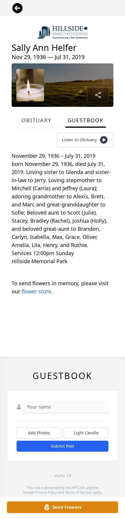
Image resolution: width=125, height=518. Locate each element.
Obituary (36, 120)
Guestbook (85, 120)
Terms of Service (78, 492)
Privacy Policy (46, 492)
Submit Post (62, 446)
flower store (36, 291)
